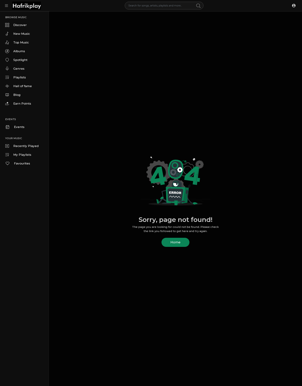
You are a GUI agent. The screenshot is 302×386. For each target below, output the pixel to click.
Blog (16, 95)
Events (19, 127)
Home (175, 242)
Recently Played (26, 146)
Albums (19, 51)
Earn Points (22, 103)
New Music (21, 33)
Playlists (19, 77)
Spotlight (20, 60)
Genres (18, 68)
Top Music (21, 42)
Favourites (22, 163)
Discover (20, 25)
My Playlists (22, 154)
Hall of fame (22, 86)
